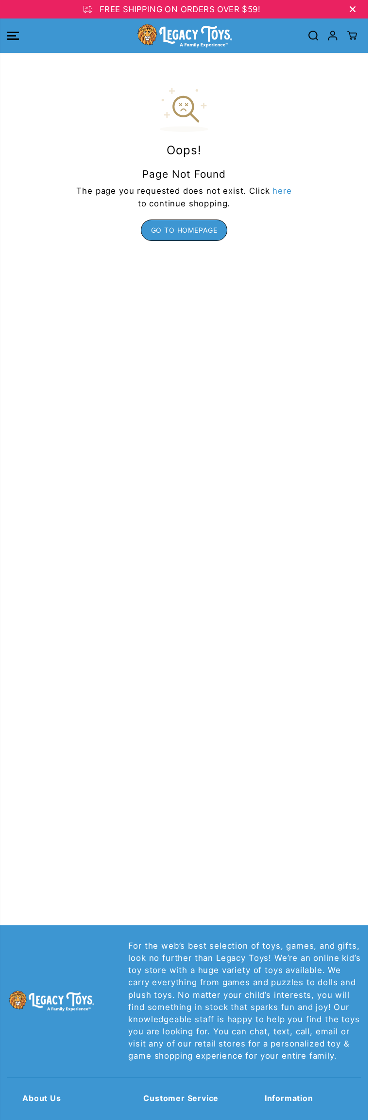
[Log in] (332, 35)
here (281, 191)
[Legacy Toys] (184, 36)
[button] (13, 36)
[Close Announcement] (352, 9)
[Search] (313, 35)
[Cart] (352, 35)
